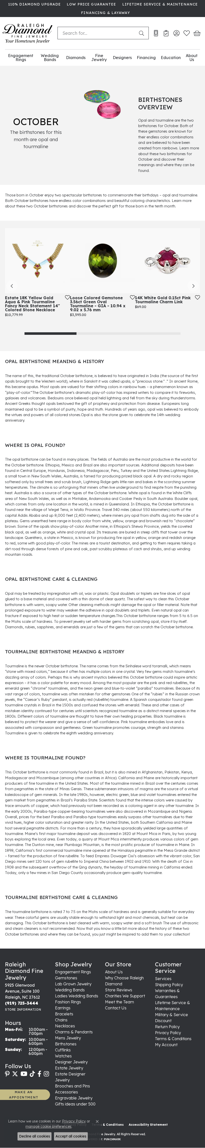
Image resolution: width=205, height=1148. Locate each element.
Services (163, 978)
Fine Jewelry (99, 57)
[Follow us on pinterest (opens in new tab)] (7, 1074)
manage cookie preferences (49, 1126)
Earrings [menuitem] (62, 1007)
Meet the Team (119, 1001)
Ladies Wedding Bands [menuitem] (76, 995)
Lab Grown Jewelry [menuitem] (73, 983)
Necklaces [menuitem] (65, 1025)
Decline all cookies (34, 1136)
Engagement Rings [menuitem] (73, 971)
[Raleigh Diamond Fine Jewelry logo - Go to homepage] (27, 33)
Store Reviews (118, 989)
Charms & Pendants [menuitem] (74, 1031)
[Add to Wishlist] (66, 297)
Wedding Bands (50, 57)
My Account (166, 1044)
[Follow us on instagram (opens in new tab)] (46, 1074)
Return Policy (167, 1026)
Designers (122, 57)
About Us (192, 57)
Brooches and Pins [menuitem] (72, 1085)
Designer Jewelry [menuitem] (71, 1061)
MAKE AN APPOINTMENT (23, 1094)
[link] (34, 4)
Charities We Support (125, 995)
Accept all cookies (71, 1136)
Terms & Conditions (173, 1038)
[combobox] (97, 33)
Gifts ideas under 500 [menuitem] (75, 1103)
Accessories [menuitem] (66, 1091)
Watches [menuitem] (63, 1055)
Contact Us (115, 1007)
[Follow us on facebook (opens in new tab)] (39, 1074)
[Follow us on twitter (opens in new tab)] (15, 1074)
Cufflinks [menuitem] (63, 1049)
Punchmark (112, 1139)
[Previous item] (12, 286)
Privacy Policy (168, 1032)
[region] (102, 286)
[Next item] (193, 286)
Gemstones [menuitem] (66, 977)
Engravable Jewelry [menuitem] (73, 1097)
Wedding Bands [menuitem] (70, 989)
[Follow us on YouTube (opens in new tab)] (23, 1074)
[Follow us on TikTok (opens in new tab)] (32, 1074)
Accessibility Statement (148, 1124)
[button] (176, 33)
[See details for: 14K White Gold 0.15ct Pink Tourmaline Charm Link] (167, 260)
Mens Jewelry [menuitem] (68, 1037)
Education (171, 57)
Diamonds (76, 57)
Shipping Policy (169, 984)
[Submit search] (142, 33)
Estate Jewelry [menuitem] (69, 1067)
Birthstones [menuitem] (65, 1043)
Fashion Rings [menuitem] (68, 1001)
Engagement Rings (20, 57)
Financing (146, 57)
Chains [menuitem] (61, 1019)
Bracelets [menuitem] (64, 1013)
